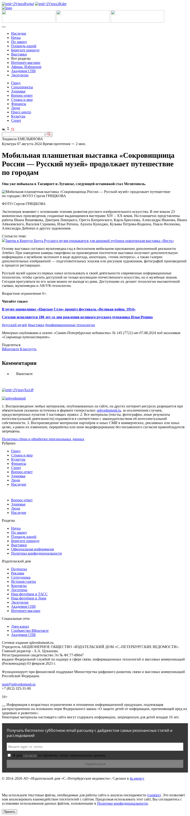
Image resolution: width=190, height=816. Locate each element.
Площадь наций (23, 46)
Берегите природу (25, 50)
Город (15, 83)
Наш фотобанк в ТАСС (29, 594)
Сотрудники (21, 577)
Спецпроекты (22, 87)
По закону (19, 42)
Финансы (18, 104)
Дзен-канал (20, 626)
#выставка (36, 325)
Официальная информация (32, 549)
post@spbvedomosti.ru (18, 684)
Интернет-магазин (25, 63)
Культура (18, 116)
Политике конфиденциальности (122, 803)
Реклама (17, 573)
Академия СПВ (23, 71)
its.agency (137, 778)
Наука (16, 38)
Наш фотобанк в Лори (28, 598)
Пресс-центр (21, 112)
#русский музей (14, 325)
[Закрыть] (4, 706)
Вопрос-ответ (22, 95)
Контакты (19, 586)
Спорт (16, 120)
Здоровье (18, 91)
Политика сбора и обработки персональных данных (43, 439)
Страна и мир (22, 100)
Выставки (19, 54)
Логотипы (19, 590)
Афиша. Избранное (26, 67)
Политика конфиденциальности (36, 553)
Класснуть (28, 349)
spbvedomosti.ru (109, 410)
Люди (15, 108)
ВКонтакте (11, 349)
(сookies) (154, 795)
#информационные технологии (70, 325)
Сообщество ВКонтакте (30, 631)
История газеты (23, 581)
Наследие (18, 33)
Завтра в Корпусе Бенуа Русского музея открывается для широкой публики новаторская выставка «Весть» (90, 241)
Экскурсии (19, 75)
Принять (9, 811)
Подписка (19, 569)
